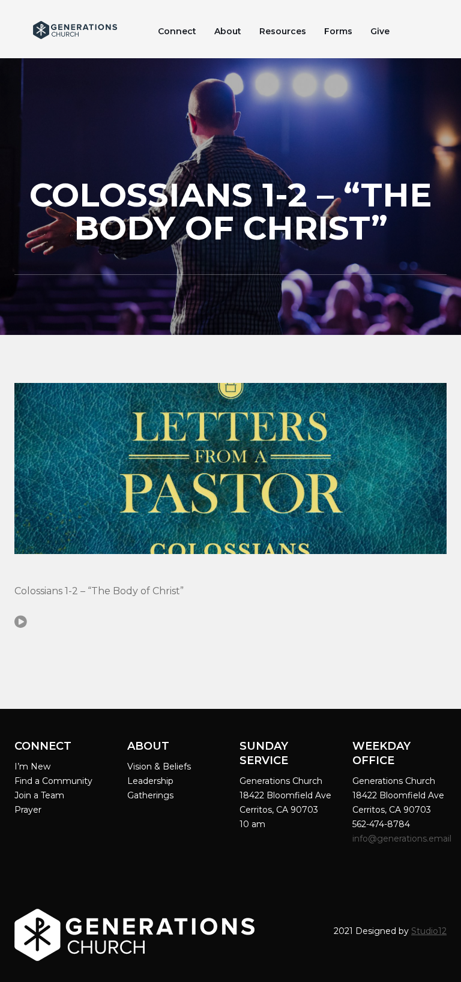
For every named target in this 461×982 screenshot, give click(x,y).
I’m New (32, 766)
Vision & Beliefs (159, 766)
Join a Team (39, 795)
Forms (338, 31)
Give (380, 31)
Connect (177, 31)
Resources (282, 31)
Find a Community (53, 781)
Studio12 (429, 931)
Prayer (27, 809)
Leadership (150, 781)
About (227, 31)
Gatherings (150, 795)
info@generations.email (403, 838)
